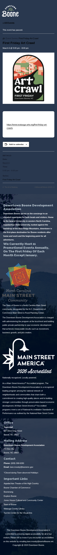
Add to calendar (16, 144)
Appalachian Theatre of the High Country (21, 483)
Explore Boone (10, 496)
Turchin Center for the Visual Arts (18, 513)
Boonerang (8, 492)
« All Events (8, 23)
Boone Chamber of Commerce (17, 488)
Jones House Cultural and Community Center (24, 500)
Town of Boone (10, 504)
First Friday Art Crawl (11, 180)
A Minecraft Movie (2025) (44, 187)
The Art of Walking (10, 187)
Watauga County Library (14, 509)
